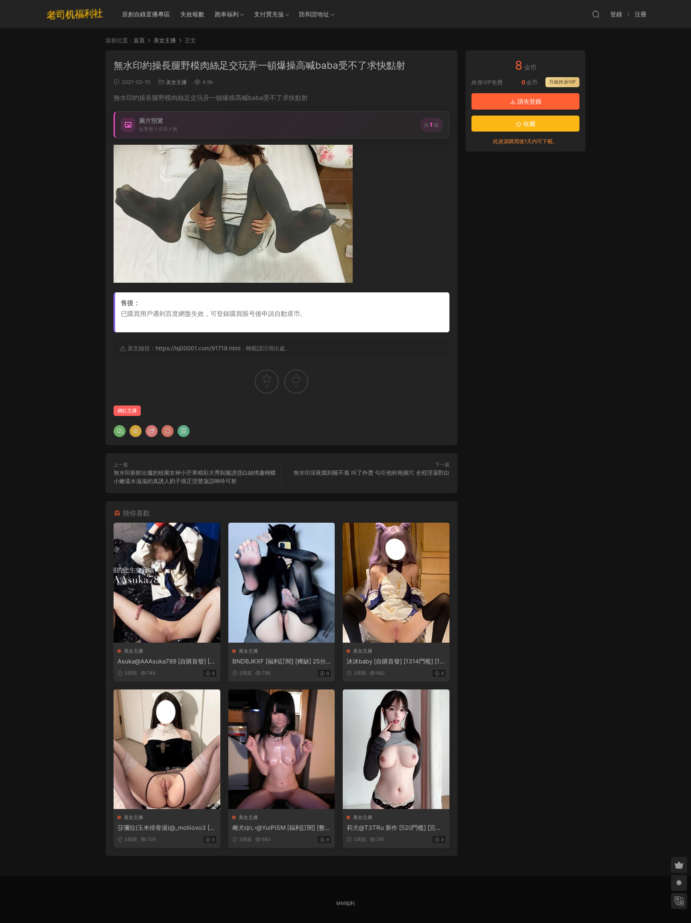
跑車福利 (227, 14)
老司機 (75, 14)
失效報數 (192, 14)
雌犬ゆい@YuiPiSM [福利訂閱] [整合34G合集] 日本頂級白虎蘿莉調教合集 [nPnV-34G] (281, 828)
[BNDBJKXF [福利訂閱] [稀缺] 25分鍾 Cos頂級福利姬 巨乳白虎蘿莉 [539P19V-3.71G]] (281, 582)
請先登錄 (528, 101)
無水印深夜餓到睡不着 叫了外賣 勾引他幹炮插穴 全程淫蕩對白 (371, 472)
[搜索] (596, 14)
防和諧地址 (314, 14)
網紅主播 (127, 411)
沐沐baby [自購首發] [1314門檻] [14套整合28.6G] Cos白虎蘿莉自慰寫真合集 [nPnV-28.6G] (395, 661)
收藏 (528, 124)
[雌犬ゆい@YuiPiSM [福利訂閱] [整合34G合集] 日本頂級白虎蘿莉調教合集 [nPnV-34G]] (281, 749)
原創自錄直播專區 (146, 14)
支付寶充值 (269, 14)
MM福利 (345, 903)
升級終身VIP (562, 82)
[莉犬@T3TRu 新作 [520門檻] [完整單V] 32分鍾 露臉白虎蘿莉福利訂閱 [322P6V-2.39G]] (396, 749)
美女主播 (176, 82)
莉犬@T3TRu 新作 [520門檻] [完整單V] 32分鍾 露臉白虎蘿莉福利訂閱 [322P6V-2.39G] (394, 828)
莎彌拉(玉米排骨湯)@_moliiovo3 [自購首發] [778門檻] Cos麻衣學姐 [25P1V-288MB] (167, 828)
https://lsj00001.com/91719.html (198, 348)
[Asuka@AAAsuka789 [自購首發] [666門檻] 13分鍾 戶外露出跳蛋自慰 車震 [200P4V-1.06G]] (167, 582)
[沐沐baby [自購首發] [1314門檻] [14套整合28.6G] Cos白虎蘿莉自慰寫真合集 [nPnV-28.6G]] (396, 582)
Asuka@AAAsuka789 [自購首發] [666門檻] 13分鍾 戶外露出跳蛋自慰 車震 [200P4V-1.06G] (165, 661)
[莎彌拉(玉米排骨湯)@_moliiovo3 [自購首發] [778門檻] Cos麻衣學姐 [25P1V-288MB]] (167, 749)
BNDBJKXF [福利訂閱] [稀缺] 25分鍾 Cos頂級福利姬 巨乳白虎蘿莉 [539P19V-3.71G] (281, 661)
